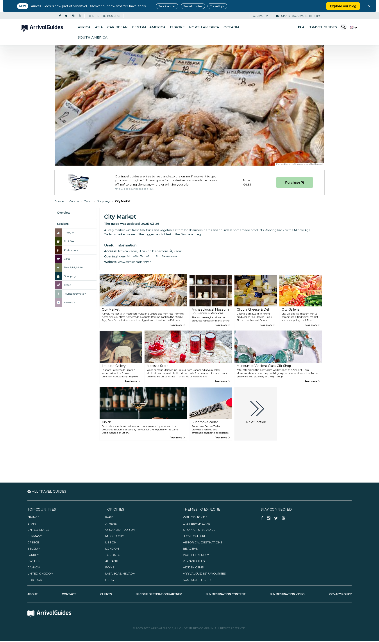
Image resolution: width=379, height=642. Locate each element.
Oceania (231, 27)
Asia (99, 27)
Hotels (67, 285)
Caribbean (117, 27)
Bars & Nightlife (73, 267)
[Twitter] (66, 16)
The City (69, 232)
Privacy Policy (340, 594)
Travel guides (193, 6)
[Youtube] (80, 16)
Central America (149, 27)
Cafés (67, 258)
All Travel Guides (319, 27)
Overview (63, 212)
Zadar (88, 201)
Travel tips (217, 6)
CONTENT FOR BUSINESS (104, 16)
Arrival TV (260, 16)
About (32, 594)
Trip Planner (167, 6)
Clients (106, 594)
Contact (69, 594)
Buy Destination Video (287, 594)
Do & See (69, 241)
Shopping (103, 201)
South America (92, 37)
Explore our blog (343, 6)
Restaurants (71, 250)
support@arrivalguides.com (300, 16)
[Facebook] (60, 16)
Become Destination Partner (159, 594)
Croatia (74, 201)
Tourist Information (75, 293)
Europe (177, 27)
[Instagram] (73, 16)
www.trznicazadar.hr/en (134, 262)
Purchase (293, 182)
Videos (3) (69, 302)
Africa (84, 27)
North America (204, 27)
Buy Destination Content (226, 594)
